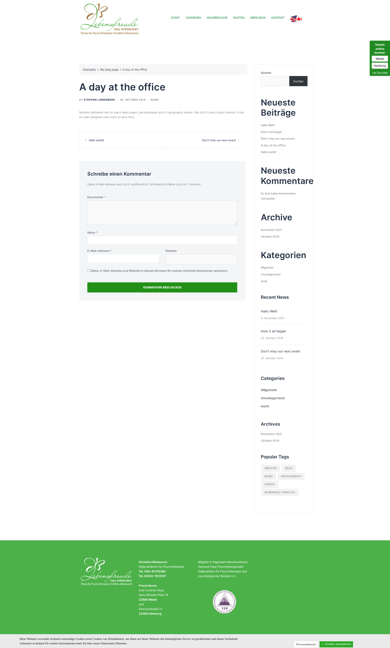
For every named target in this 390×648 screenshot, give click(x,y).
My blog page (109, 69)
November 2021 (271, 230)
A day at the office (273, 145)
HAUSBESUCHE (217, 17)
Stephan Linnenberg (99, 99)
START (175, 17)
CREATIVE (270, 468)
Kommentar (96, 197)
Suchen (266, 72)
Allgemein (267, 267)
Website (171, 250)
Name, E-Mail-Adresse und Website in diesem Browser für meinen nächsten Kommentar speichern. (159, 270)
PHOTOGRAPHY (291, 476)
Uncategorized (271, 274)
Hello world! (96, 140)
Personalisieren (306, 644)
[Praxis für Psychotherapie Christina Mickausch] (110, 18)
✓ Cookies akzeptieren (336, 644)
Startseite (89, 69)
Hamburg (380, 65)
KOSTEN (238, 17)
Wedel (380, 58)
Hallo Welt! (268, 125)
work (155, 99)
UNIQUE (269, 484)
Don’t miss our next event (219, 140)
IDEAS (288, 468)
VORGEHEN (193, 17)
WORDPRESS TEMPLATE (279, 492)
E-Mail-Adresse (99, 250)
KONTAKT (278, 17)
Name (92, 232)
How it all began (271, 132)
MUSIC (268, 476)
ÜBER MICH (258, 17)
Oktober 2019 (270, 236)
